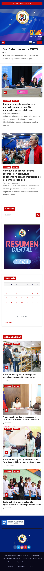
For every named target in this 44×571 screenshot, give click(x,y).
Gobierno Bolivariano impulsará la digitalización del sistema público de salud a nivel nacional (22, 504)
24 (6, 307)
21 (27, 302)
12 (16, 298)
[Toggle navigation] (30, 43)
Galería (10, 566)
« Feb (6, 323)
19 (16, 302)
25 (11, 307)
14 (27, 298)
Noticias (15, 101)
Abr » (11, 323)
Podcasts (21, 566)
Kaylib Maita (9, 465)
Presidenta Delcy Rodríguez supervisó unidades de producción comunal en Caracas (20, 377)
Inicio (4, 52)
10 (6, 298)
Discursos (33, 562)
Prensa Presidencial (12, 113)
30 (37, 307)
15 (32, 298)
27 (22, 307)
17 (6, 302)
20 (22, 302)
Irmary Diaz (8, 380)
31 (6, 311)
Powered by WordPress (13, 556)
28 (27, 307)
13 (22, 298)
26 (16, 307)
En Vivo (32, 566)
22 (32, 302)
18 (11, 302)
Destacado (7, 101)
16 (37, 298)
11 (11, 298)
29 (32, 307)
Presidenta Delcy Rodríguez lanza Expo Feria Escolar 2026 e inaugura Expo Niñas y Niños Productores (22, 462)
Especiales (20, 562)
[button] (34, 42)
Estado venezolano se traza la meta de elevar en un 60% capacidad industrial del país (19, 107)
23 (37, 302)
